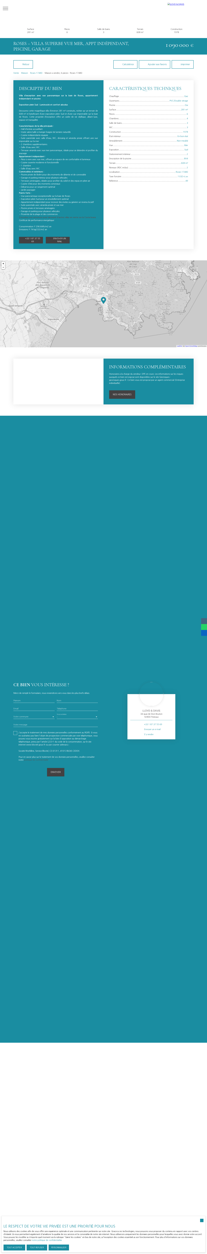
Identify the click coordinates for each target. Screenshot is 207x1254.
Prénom (17, 701)
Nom (59, 701)
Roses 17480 (36, 73)
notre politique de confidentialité (47, 1240)
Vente (16, 73)
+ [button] (3, 263)
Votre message (20, 725)
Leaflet (179, 346)
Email (15, 709)
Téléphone (61, 709)
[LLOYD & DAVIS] (186, 8)
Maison (24, 73)
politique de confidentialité (36, 760)
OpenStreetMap (191, 346)
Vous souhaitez (61, 714)
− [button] (3, 267)
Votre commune (20, 717)
